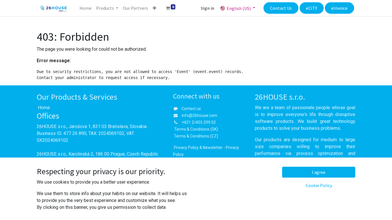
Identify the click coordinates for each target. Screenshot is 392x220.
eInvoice (339, 8)
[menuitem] (85, 8)
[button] (154, 8)
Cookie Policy (319, 185)
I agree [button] (318, 172)
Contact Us (281, 8)
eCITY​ (311, 8)
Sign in (207, 8)
